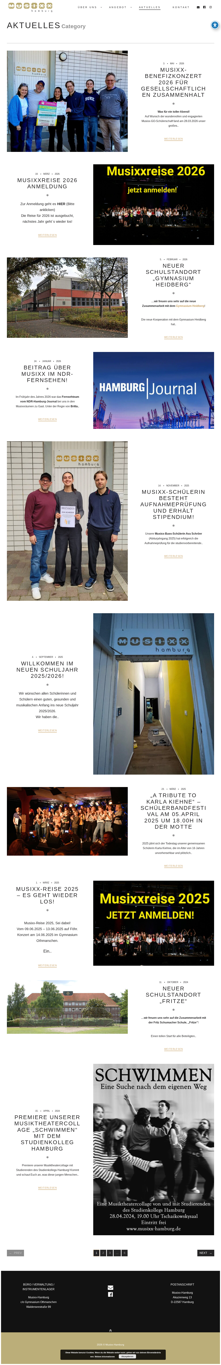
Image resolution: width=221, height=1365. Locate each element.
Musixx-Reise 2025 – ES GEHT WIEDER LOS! (47, 895)
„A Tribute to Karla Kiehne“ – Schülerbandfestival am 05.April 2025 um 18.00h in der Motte (173, 811)
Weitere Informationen (105, 1356)
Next (203, 1252)
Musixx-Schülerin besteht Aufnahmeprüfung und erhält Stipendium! (173, 504)
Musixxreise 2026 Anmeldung (47, 183)
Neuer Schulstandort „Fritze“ (173, 994)
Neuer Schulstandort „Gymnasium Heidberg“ (173, 275)
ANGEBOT (118, 7)
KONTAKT (181, 7)
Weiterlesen (173, 139)
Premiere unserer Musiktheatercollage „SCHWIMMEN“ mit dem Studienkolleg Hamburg (47, 1133)
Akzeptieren (127, 1356)
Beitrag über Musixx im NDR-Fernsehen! (47, 373)
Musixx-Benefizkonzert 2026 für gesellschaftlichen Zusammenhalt (173, 82)
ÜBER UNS (87, 7)
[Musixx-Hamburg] (33, 7)
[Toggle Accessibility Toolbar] (215, 25)
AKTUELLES (150, 7)
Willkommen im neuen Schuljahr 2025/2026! (47, 669)
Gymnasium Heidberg (190, 305)
